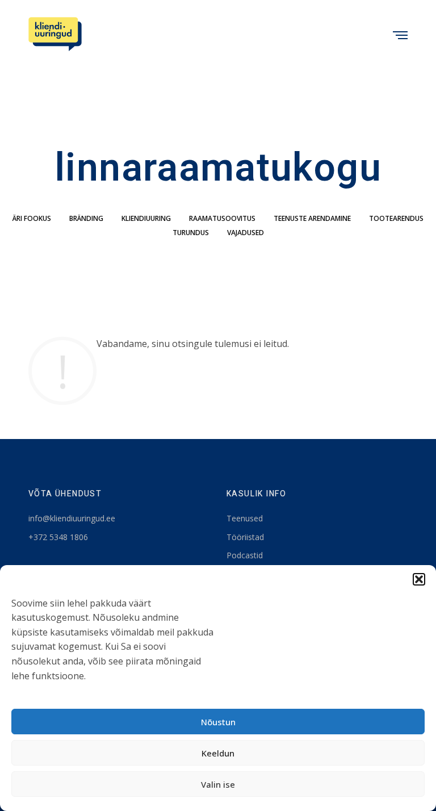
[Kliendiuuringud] (55, 34)
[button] (419, 579)
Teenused (245, 518)
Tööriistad (245, 537)
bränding (86, 218)
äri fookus (31, 218)
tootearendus (396, 218)
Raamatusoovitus (222, 218)
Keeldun (218, 753)
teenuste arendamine (312, 218)
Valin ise (218, 784)
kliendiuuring (146, 218)
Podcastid (245, 555)
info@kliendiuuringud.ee (71, 518)
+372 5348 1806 (58, 537)
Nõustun (218, 722)
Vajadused (245, 232)
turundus (191, 232)
